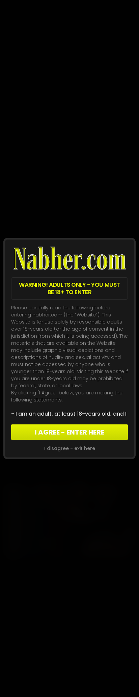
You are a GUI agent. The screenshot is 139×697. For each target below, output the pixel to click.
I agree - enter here (69, 432)
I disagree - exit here (69, 448)
